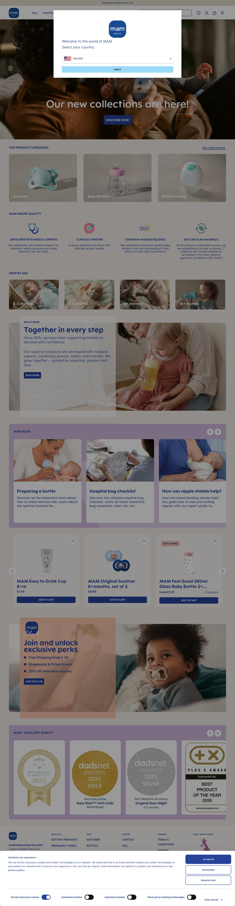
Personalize (208, 869)
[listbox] (117, 58)
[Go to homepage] (117, 29)
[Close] (175, 36)
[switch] (89, 897)
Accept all (208, 859)
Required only (208, 880)
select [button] (117, 69)
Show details (211, 899)
